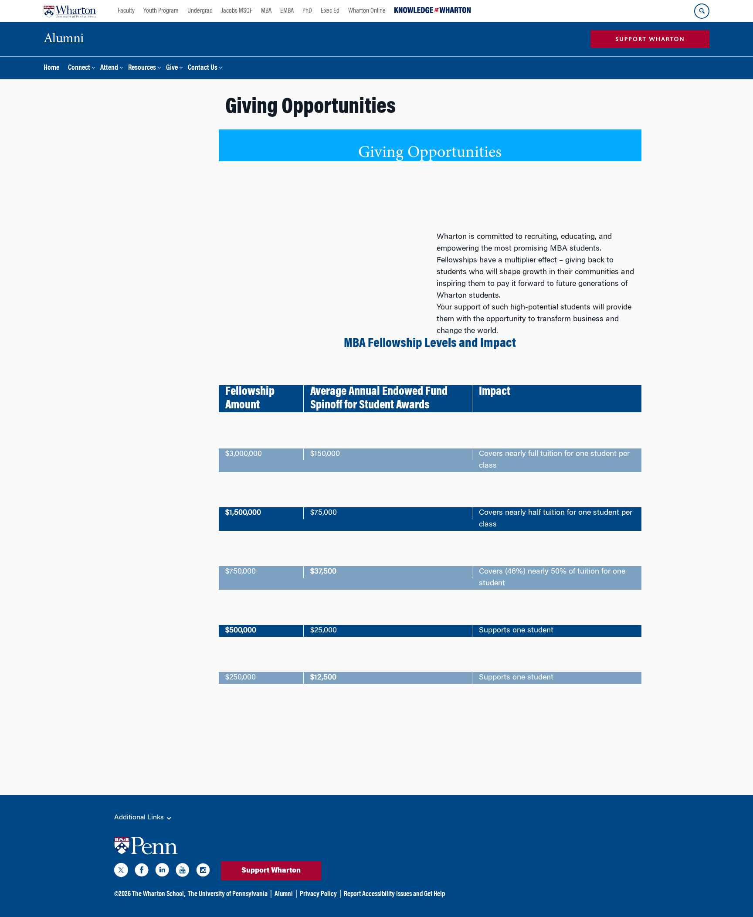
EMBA (287, 10)
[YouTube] (183, 871)
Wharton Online (367, 10)
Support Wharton (271, 870)
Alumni (284, 894)
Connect (79, 68)
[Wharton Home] (70, 11)
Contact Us (202, 68)
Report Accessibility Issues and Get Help (394, 894)
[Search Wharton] (701, 11)
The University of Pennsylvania (228, 894)
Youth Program (161, 10)
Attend (109, 68)
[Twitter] (121, 871)
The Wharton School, (158, 894)
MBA (266, 10)
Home (51, 68)
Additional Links (140, 817)
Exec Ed (330, 10)
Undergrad (200, 10)
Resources (142, 68)
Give (172, 68)
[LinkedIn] (162, 871)
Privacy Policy (318, 894)
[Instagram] (203, 871)
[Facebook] (142, 871)
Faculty (126, 10)
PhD (307, 10)
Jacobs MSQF (236, 10)
